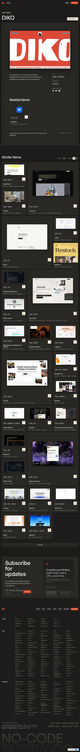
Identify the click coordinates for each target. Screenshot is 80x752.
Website (8, 12)
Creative (55, 84)
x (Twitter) (50, 726)
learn (48, 609)
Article (10, 341)
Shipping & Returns (68, 723)
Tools (12, 117)
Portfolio (61, 76)
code (43, 609)
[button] (9, 3)
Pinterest (70, 726)
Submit (67, 3)
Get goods (14, 590)
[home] (3, 3)
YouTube (57, 726)
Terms (76, 723)
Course (35, 477)
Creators (66, 609)
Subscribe (74, 3)
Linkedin (63, 726)
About (52, 723)
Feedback (58, 723)
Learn (5, 341)
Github (76, 726)
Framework (10, 423)
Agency (55, 76)
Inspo (3, 12)
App (16, 117)
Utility (36, 206)
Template (17, 423)
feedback (12, 135)
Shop (60, 609)
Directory (61, 396)
